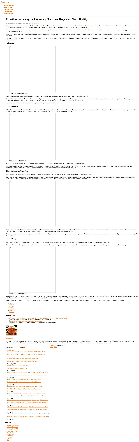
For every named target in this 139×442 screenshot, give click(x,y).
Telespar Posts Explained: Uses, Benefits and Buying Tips (22, 361)
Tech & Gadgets (11, 432)
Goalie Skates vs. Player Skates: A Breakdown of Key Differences (24, 382)
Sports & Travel (8, 9)
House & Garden (8, 8)
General (9, 438)
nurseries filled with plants (82, 25)
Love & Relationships (12, 429)
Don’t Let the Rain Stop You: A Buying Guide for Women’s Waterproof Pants (27, 409)
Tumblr (11, 307)
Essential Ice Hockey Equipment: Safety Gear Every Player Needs (24, 389)
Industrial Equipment (12, 427)
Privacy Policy (53, 347)
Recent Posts (10, 350)
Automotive (10, 435)
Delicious (11, 312)
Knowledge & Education (13, 425)
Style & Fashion (8, 13)
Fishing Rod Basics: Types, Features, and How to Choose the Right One (25, 395)
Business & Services (12, 431)
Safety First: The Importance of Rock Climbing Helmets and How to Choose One (28, 416)
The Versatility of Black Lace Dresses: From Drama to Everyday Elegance (26, 354)
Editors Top (53, 345)
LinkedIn (11, 306)
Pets (8, 440)
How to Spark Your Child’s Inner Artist (17, 368)
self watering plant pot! (12, 39)
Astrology (9, 437)
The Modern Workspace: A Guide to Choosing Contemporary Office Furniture (27, 402)
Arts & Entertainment (12, 428)
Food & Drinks (8, 11)
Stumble (11, 309)
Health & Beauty (9, 6)
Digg (10, 310)
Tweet (11, 303)
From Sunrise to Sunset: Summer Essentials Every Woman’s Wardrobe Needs (26, 375)
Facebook (11, 304)
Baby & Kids (10, 434)
